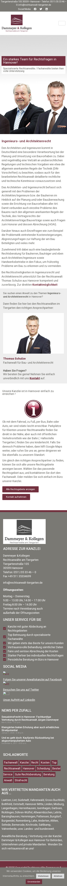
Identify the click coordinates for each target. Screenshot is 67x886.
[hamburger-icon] (61, 23)
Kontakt (35, 378)
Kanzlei (24, 762)
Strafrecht (21, 780)
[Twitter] (40, 9)
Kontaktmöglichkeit (44, 284)
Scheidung (43, 768)
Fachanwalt (11, 762)
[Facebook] (35, 9)
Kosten (45, 762)
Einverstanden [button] (34, 882)
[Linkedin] (46, 9)
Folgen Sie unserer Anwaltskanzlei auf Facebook (32, 679)
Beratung (49, 774)
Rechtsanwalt (12, 768)
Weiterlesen (43, 876)
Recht (34, 762)
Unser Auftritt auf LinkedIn (19, 699)
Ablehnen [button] (58, 876)
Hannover (28, 768)
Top (54, 762)
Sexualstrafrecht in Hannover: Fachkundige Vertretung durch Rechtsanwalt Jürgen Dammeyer (30, 718)
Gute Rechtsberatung (28, 774)
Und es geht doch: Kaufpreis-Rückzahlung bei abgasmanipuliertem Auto (28, 739)
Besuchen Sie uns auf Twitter (21, 689)
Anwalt (8, 780)
